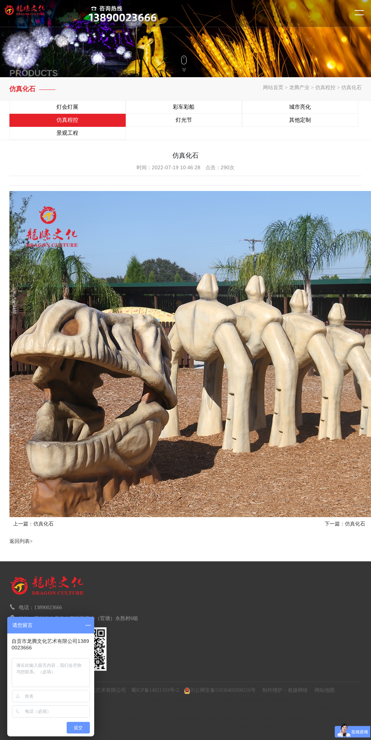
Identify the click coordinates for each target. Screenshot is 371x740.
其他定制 (300, 120)
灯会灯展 (67, 107)
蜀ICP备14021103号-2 (155, 690)
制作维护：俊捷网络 (285, 690)
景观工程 (67, 133)
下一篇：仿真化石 (345, 524)
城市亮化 (300, 107)
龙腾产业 (299, 87)
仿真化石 (351, 87)
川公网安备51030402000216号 (223, 690)
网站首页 (273, 87)
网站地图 (324, 690)
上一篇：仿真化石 (33, 524)
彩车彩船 (184, 107)
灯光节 (184, 120)
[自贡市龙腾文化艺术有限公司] (38, 13)
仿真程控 (325, 87)
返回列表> (21, 541)
